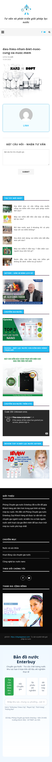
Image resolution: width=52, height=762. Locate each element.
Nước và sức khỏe (11, 548)
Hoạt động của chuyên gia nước (17, 555)
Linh (11, 57)
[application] (26, 423)
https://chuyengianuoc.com (20, 637)
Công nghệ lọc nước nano (14, 561)
